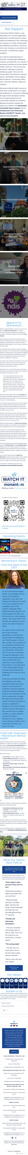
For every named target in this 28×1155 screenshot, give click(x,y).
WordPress (17, 1151)
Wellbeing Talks (14, 266)
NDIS (12, 302)
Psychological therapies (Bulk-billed (13, 199)
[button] (26, 773)
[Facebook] (12, 1138)
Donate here (14, 1051)
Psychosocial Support (12, 136)
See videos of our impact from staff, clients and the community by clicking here (14, 869)
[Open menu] (1, 12)
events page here (16, 555)
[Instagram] (16, 1138)
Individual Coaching (12, 132)
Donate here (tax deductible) (9, 17)
